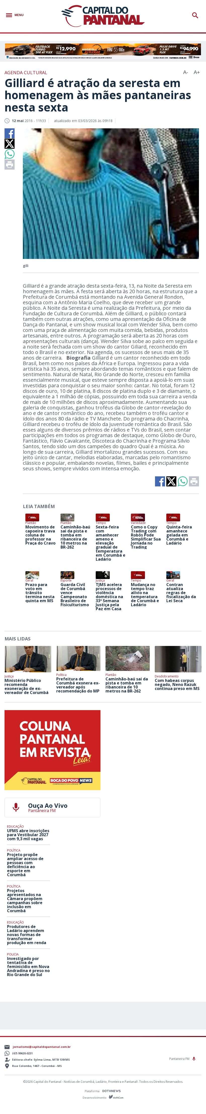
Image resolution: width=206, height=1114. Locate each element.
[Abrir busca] (196, 15)
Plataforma (92, 1091)
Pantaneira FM (179, 1059)
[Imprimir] (10, 165)
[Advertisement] (153, 741)
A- (185, 72)
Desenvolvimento (95, 1097)
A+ (197, 72)
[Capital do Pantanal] (103, 16)
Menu (19, 15)
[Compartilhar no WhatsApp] (10, 154)
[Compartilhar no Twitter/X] (10, 144)
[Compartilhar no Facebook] (10, 133)
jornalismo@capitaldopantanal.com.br (42, 1047)
